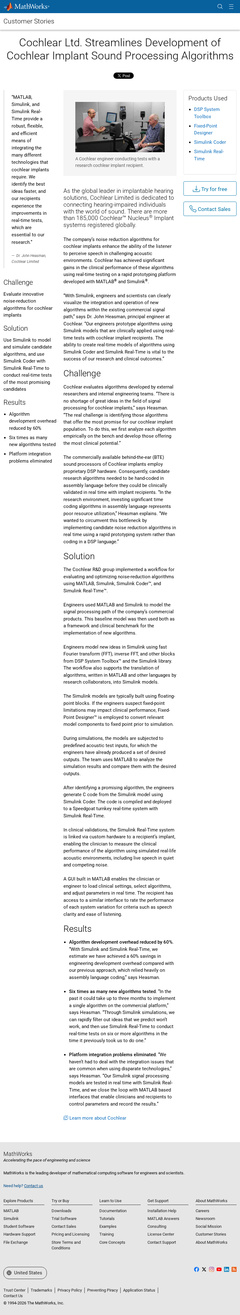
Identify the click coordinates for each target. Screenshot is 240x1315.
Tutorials (107, 1218)
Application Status (139, 1290)
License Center (161, 1234)
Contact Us (13, 1295)
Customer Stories (28, 21)
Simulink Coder (210, 142)
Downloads (62, 1210)
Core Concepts (112, 1242)
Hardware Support (19, 1234)
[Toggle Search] (220, 7)
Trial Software (64, 1218)
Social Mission (209, 1226)
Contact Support (162, 1242)
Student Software (18, 1226)
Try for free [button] (213, 189)
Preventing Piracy (102, 1290)
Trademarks (41, 1290)
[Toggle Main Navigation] (231, 7)
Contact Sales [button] (214, 209)
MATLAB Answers (163, 1218)
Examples (108, 1226)
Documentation (113, 1210)
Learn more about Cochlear (97, 1118)
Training (106, 1234)
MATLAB (11, 1210)
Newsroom (205, 1218)
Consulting (157, 1226)
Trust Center (14, 1290)
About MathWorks (212, 1242)
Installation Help (162, 1210)
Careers (202, 1210)
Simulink (11, 1218)
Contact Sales (64, 1226)
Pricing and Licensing (70, 1234)
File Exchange (15, 1242)
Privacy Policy (70, 1290)
